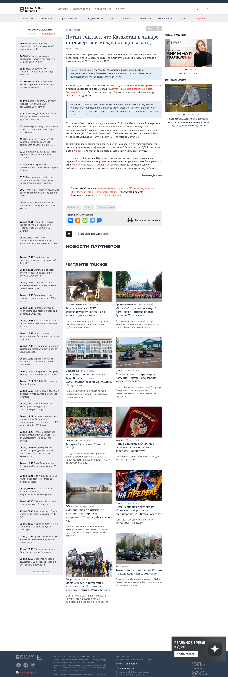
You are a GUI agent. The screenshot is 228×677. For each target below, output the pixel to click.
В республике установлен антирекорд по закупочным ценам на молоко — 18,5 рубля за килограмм (89, 317)
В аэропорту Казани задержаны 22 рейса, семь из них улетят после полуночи (38, 561)
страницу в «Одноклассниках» (98, 191)
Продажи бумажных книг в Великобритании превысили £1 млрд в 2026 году (39, 310)
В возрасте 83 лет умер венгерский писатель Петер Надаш (39, 373)
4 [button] (195, 69)
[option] (188, 53)
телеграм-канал (106, 188)
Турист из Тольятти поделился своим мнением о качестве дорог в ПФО (39, 192)
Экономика (47, 18)
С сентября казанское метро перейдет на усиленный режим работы (38, 478)
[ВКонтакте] (150, 28)
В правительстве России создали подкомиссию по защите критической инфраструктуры (38, 180)
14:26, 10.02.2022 (74, 48)
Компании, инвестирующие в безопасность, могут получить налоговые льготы (38, 240)
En (207, 9)
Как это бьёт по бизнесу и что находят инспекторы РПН (137, 451)
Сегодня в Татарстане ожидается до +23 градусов (38, 503)
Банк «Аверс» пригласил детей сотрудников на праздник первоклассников (37, 84)
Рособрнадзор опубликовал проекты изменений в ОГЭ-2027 (39, 260)
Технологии (144, 18)
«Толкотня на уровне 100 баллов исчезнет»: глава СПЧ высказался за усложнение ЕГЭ (36, 141)
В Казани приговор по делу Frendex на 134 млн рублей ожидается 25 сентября (38, 103)
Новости (62, 9)
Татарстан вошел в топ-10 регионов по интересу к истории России (37, 205)
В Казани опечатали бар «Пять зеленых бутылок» (38, 550)
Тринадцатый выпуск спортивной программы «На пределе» (139, 514)
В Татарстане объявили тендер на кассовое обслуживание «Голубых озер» (39, 348)
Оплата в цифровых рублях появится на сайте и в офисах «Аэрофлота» (37, 272)
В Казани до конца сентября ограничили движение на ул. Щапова (38, 154)
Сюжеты (121, 9)
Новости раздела (40, 571)
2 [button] (186, 69)
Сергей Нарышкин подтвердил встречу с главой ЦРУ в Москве (39, 167)
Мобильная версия (126, 663)
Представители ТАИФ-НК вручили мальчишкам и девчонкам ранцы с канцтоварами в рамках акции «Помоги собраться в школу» (88, 453)
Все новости (48, 33)
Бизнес (127, 18)
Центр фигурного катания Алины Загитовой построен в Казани (39, 336)
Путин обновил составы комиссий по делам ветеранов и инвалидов (39, 539)
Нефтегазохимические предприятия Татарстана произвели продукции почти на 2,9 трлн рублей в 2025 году (39, 421)
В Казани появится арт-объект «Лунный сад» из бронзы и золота (39, 323)
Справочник (103, 9)
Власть (88, 207)
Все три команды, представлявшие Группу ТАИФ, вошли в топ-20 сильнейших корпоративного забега (88, 592)
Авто (113, 18)
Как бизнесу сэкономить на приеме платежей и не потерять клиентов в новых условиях (89, 385)
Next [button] (209, 53)
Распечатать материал (147, 220)
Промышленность (70, 18)
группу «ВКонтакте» (130, 188)
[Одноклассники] (158, 28)
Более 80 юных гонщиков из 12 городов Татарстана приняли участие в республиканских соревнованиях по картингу (139, 385)
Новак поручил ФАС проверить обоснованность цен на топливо (39, 71)
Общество (200, 18)
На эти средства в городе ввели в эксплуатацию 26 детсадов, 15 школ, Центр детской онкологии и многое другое (88, 522)
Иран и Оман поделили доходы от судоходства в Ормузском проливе (39, 393)
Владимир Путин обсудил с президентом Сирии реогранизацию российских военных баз (36, 452)
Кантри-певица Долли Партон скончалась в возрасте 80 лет (39, 513)
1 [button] (181, 69)
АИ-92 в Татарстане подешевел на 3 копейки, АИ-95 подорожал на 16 (37, 46)
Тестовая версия (125, 668)
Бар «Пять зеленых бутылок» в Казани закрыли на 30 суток (38, 466)
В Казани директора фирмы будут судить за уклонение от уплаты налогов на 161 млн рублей (38, 436)
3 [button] (190, 69)
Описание (197, 669)
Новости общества (40, 30)
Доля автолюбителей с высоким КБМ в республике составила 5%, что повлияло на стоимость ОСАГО (139, 577)
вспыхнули (98, 123)
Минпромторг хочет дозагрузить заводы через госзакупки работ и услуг (37, 406)
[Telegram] (92, 220)
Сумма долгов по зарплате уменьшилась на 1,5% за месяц (38, 298)
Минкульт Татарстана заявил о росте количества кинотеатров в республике (39, 129)
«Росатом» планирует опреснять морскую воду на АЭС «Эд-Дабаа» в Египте (37, 58)
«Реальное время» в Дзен (93, 233)
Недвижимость (95, 18)
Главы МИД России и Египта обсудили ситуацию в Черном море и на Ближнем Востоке (38, 226)
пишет (99, 61)
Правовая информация (198, 664)
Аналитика (28, 18)
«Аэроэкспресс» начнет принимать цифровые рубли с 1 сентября (39, 526)
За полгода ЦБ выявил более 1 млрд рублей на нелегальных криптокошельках (39, 116)
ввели (79, 150)
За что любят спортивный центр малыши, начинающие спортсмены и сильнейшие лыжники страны (137, 317)
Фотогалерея (81, 9)
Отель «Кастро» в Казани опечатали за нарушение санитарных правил (38, 285)
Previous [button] (167, 53)
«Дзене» (116, 195)
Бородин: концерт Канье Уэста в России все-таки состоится (36, 361)
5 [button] (197, 114)
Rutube (103, 195)
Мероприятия (165, 18)
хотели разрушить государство (92, 164)
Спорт (184, 18)
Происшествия (106, 207)
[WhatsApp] (85, 220)
